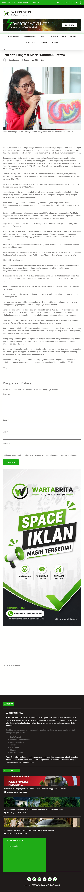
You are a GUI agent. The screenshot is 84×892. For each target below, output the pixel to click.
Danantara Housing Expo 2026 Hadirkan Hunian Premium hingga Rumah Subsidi (35, 789)
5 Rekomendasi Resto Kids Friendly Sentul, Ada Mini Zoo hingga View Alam (33, 809)
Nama (6, 420)
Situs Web (6, 444)
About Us (11, 2)
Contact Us (35, 2)
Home (4, 2)
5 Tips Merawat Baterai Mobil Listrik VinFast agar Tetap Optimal (29, 830)
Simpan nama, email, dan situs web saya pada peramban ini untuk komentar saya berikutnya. (41, 455)
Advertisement (23, 2)
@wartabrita (13, 846)
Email (5, 432)
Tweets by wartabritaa (11, 665)
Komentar (7, 394)
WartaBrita (21, 12)
